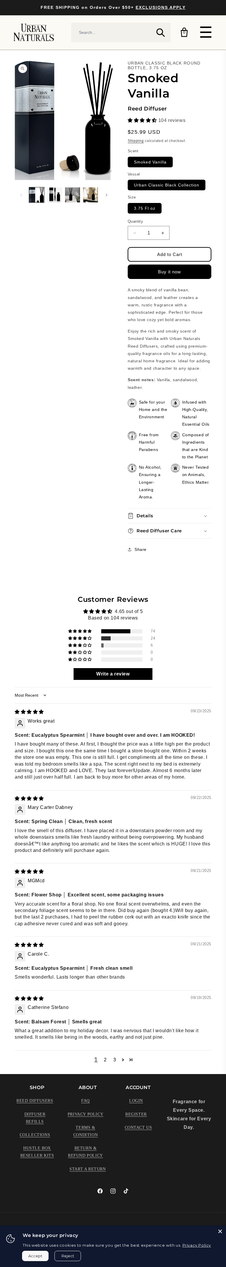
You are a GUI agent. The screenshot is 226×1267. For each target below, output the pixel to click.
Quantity (135, 221)
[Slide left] (21, 195)
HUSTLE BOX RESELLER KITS (37, 1152)
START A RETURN (87, 1169)
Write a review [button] (112, 673)
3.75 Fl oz (144, 208)
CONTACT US (138, 1127)
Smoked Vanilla (150, 162)
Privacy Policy (196, 1245)
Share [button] (140, 549)
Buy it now (169, 271)
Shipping (136, 141)
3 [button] (114, 1059)
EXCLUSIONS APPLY (161, 7)
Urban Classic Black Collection (166, 185)
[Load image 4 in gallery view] (90, 194)
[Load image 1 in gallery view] (36, 194)
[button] (143, 120)
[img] (29, 711)
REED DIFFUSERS (34, 1100)
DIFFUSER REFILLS (35, 1118)
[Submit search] (160, 32)
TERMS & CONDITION (85, 1131)
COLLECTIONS (35, 1135)
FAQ (85, 1100)
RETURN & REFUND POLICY (85, 1152)
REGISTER (136, 1114)
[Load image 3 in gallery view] (72, 194)
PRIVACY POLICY (85, 1114)
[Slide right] (106, 195)
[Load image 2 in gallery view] (54, 194)
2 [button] (105, 1059)
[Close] (220, 1231)
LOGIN (136, 1100)
